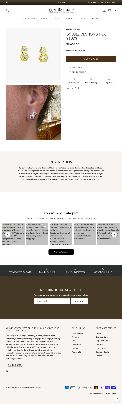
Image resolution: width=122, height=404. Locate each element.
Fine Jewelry (77, 333)
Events (75, 348)
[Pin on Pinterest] (78, 88)
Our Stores (101, 348)
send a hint (78, 67)
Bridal (74, 341)
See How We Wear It (61, 2)
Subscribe (79, 301)
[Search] (7, 10)
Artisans (75, 337)
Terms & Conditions (96, 393)
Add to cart (91, 59)
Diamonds (76, 344)
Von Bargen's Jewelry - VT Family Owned (26, 387)
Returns (99, 344)
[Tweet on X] (72, 88)
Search (99, 356)
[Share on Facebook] (75, 88)
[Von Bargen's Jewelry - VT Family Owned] (61, 10)
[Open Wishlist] (109, 10)
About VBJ (76, 352)
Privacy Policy (111, 393)
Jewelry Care (102, 337)
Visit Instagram (61, 252)
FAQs (98, 333)
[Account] (104, 10)
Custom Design (103, 352)
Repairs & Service (104, 341)
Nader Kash (74, 29)
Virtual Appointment (95, 2)
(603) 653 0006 (110, 2)
